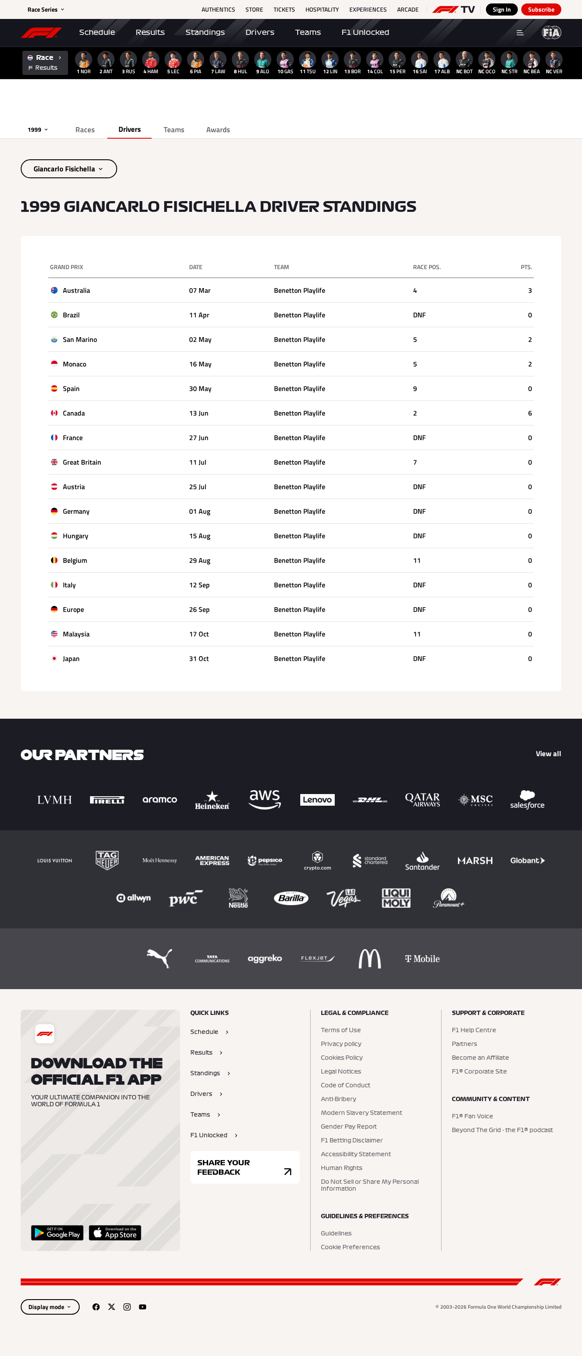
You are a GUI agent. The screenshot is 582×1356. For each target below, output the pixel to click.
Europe (73, 609)
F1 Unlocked (365, 32)
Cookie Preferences (350, 1247)
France (73, 437)
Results (150, 32)
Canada (74, 413)
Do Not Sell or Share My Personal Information (370, 1185)
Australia (76, 290)
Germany (76, 511)
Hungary (75, 536)
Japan (71, 658)
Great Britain (82, 462)
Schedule (97, 32)
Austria (74, 486)
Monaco (74, 364)
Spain (71, 388)
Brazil (71, 315)
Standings (205, 32)
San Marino (80, 339)
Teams (308, 32)
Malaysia (76, 634)
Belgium (75, 560)
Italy (69, 585)
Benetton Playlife (299, 290)
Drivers (260, 32)
